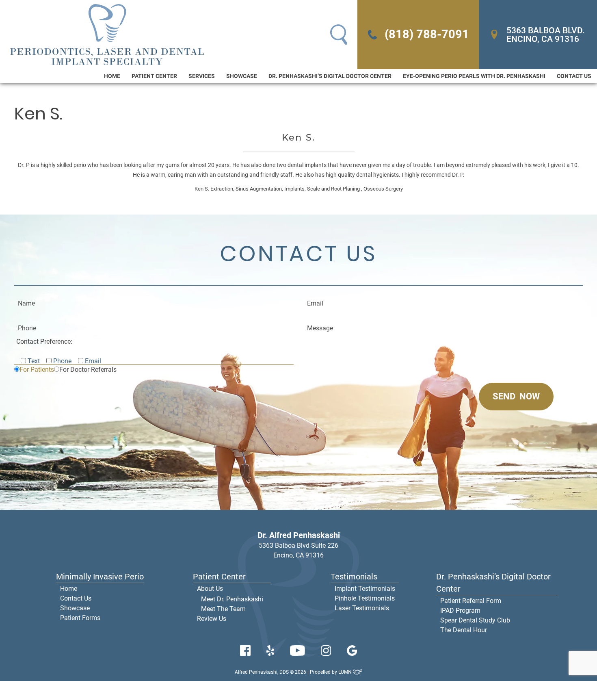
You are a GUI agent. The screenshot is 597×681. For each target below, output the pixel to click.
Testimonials (354, 576)
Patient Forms (80, 618)
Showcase (241, 76)
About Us (210, 588)
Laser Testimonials (362, 608)
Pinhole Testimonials (365, 598)
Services (201, 76)
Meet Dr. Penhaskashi (232, 599)
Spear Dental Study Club (475, 620)
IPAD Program (460, 610)
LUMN (345, 672)
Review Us (211, 618)
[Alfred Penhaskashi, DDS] (107, 34)
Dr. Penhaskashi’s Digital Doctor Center (330, 76)
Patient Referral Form (470, 601)
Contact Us (574, 76)
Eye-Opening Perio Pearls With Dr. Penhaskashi (474, 76)
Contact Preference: (44, 341)
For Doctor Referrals (88, 369)
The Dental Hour (463, 630)
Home (112, 76)
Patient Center (154, 76)
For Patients (36, 369)
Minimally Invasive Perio (100, 576)
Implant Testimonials (365, 588)
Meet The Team (223, 609)
